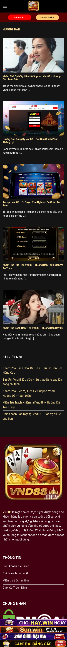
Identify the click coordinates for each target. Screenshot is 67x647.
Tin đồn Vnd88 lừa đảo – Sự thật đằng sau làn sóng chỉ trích (32, 382)
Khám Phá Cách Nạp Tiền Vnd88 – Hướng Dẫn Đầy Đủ (33, 328)
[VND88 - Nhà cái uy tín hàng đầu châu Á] (33, 6)
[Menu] (5, 6)
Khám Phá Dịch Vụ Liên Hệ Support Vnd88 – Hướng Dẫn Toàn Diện (32, 78)
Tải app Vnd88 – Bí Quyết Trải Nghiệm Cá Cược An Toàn (31, 204)
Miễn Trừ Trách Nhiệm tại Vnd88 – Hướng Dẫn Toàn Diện (32, 405)
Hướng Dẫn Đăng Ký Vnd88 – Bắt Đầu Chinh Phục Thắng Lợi (30, 141)
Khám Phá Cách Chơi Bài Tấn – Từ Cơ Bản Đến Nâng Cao (33, 370)
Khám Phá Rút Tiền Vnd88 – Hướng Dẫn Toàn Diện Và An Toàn (33, 267)
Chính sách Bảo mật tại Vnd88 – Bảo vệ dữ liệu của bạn (32, 416)
